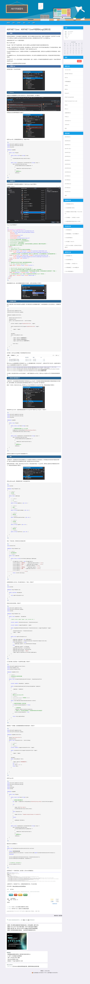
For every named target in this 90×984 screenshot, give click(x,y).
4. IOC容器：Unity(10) (69, 241)
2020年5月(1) (67, 160)
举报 (38, 911)
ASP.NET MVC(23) (69, 73)
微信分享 (25, 894)
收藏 (36, 911)
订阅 (29, 23)
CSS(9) (66, 85)
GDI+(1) (66, 108)
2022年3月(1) (67, 144)
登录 (24, 920)
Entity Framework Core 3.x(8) (71, 101)
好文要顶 (11, 894)
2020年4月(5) (67, 164)
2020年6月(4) (67, 156)
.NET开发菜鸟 (17, 8)
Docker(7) (67, 93)
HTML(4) (67, 116)
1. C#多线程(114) (68, 255)
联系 (24, 23)
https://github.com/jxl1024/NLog (19, 886)
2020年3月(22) (68, 168)
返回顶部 (60, 915)
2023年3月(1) (67, 136)
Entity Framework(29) (69, 97)
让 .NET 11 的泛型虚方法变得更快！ (15, 956)
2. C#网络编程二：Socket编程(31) (72, 233)
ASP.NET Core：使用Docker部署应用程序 (20, 908)
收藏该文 (20, 894)
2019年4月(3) (67, 187)
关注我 (15, 894)
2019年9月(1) (67, 176)
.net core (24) (67, 69)
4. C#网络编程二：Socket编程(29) (72, 267)
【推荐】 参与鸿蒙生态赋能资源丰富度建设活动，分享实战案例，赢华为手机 (22, 925)
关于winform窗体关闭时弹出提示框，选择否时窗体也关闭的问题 (26, 966)
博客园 (8, 23)
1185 (69, 34)
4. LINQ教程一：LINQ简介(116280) (72, 217)
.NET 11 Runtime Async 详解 (14, 957)
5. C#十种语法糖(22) (69, 271)
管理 (34, 23)
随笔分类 (67, 66)
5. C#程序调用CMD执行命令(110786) (72, 221)
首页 (14, 23)
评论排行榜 (68, 226)
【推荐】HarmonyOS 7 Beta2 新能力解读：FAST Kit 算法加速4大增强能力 (22, 926)
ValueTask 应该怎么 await (13, 959)
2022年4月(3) (67, 140)
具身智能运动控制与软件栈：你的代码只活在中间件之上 (19, 954)
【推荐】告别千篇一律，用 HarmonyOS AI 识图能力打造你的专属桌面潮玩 (22, 928)
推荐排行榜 (68, 252)
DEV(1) (66, 89)
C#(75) (66, 77)
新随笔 (18, 23)
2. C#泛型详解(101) (69, 259)
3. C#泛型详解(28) (68, 237)
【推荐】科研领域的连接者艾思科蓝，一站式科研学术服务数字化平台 (21, 930)
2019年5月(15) (68, 183)
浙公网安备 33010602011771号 (40, 972)
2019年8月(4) (67, 179)
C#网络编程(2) (68, 81)
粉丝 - (12, 899)
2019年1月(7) (67, 191)
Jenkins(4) (67, 124)
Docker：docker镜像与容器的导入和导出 (20, 906)
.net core (12, 889)
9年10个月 (70, 33)
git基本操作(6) (68, 112)
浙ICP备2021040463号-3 (52, 972)
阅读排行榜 (68, 200)
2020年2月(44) (68, 172)
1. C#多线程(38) (68, 229)
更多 (66, 128)
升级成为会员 (54, 903)
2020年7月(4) (67, 152)
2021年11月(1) (68, 148)
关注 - (16, 899)
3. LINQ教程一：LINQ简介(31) (71, 263)
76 (68, 36)
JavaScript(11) (68, 120)
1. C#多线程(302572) (69, 204)
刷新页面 (56, 915)
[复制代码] (8, 142)
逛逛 (28, 920)
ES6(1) (66, 105)
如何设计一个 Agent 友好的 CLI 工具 (15, 961)
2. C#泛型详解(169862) (70, 207)
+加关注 (8, 902)
